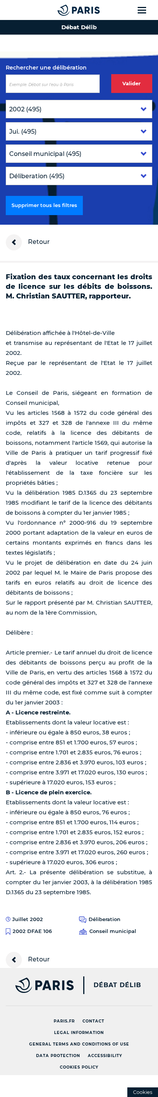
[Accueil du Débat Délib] (63, 10)
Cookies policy (79, 1067)
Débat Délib (117, 985)
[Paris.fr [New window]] (37, 985)
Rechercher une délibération (46, 68)
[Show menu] (146, 10)
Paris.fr (64, 1021)
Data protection (58, 1055)
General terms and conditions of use (79, 1044)
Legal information (79, 1032)
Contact (93, 1021)
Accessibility (105, 1055)
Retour (38, 241)
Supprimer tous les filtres (44, 205)
